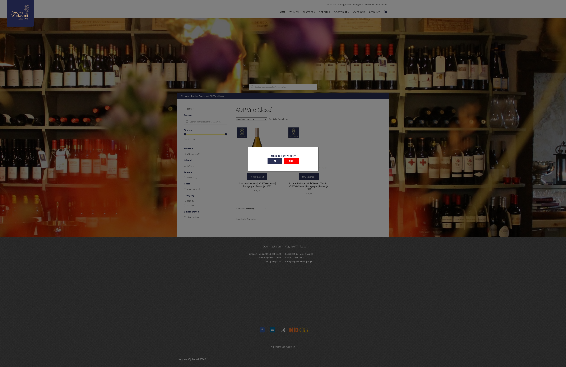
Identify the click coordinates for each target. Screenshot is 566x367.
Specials (324, 12)
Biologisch (193, 217)
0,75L (190, 165)
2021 (190, 201)
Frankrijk (192, 177)
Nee (291, 160)
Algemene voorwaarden (283, 346)
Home (282, 12)
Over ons (359, 12)
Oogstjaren (341, 12)
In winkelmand (257, 176)
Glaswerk (309, 12)
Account (374, 12)
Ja (275, 160)
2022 (190, 205)
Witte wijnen (193, 154)
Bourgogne (193, 189)
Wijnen (294, 12)
